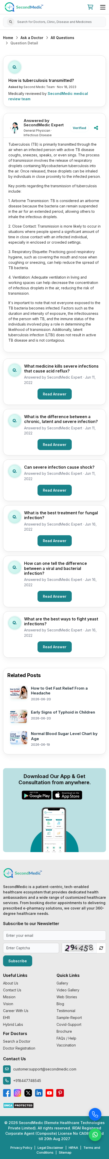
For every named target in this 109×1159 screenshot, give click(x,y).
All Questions (62, 37)
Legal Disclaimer (50, 1147)
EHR (6, 1017)
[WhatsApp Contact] (95, 1134)
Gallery (62, 983)
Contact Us (12, 990)
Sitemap (65, 1152)
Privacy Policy (21, 1147)
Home (8, 37)
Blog (60, 1004)
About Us (10, 983)
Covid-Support (69, 1024)
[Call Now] (95, 1113)
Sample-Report (69, 1017)
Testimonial (66, 1010)
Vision (8, 1004)
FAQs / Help (66, 1038)
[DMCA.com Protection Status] (18, 1105)
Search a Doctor (16, 1041)
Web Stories (67, 997)
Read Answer (54, 394)
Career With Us (15, 1010)
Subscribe (17, 961)
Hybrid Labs (13, 1024)
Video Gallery (68, 990)
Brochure (64, 1031)
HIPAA (73, 1147)
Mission (9, 997)
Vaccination (66, 1045)
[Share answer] (96, 128)
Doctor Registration (19, 1048)
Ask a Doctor (32, 37)
